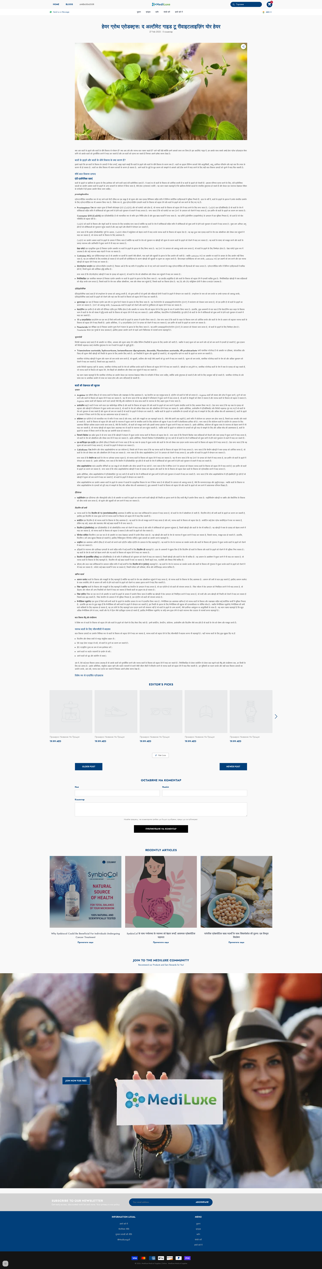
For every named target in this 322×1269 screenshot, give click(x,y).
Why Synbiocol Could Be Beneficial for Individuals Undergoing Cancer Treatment (85, 935)
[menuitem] (56, 4)
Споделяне (243, 46)
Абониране (202, 1202)
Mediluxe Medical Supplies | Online (154, 1263)
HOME (56, 4)
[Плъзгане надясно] (276, 716)
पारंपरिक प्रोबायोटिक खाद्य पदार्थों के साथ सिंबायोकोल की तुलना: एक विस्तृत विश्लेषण (236, 935)
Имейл (165, 787)
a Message (64, 12)
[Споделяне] (243, 46)
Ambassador (86, 4)
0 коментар (167, 31)
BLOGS (69, 4)
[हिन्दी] (263, 12)
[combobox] (249, 4)
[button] (269, 4)
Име (77, 787)
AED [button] (268, 12)
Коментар (80, 799)
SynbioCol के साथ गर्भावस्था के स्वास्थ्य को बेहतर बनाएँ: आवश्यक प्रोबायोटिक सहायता (161, 935)
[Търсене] (246, 4)
